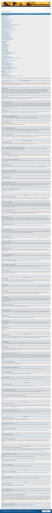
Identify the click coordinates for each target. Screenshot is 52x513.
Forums (7, 6)
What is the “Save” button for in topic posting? (8, 38)
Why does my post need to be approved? (7, 39)
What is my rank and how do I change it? (7, 28)
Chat (11, 6)
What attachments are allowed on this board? (8, 71)
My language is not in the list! (6, 26)
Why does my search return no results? (7, 63)
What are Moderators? (5, 50)
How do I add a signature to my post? (7, 32)
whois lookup (15, 496)
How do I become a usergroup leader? (7, 52)
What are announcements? (5, 45)
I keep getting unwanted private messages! (7, 57)
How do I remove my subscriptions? (6, 69)
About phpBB (17, 485)
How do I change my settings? (6, 23)
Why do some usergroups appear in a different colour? (9, 53)
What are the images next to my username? (8, 27)
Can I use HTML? (4, 42)
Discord (15, 6)
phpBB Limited (26, 484)
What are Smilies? (4, 43)
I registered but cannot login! (5, 18)
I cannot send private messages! (6, 56)
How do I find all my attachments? (6, 72)
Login (3, 8)
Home (3, 6)
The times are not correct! (5, 25)
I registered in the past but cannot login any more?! (8, 19)
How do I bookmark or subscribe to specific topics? (8, 68)
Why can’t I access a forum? (5, 35)
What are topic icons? (5, 47)
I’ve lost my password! (5, 20)
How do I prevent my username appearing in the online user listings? (11, 24)
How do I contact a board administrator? (7, 76)
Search (50, 8)
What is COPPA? (4, 16)
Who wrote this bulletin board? (6, 74)
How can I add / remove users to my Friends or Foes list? (9, 60)
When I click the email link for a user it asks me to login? (9, 29)
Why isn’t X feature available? (6, 75)
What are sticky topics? (5, 46)
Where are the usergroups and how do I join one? (8, 51)
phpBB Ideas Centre (41, 490)
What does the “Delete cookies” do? (6, 21)
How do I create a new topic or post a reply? (8, 31)
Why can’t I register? (4, 17)
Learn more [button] (33, 511)
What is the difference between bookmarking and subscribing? (10, 67)
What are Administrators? (5, 49)
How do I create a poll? (5, 33)
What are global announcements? (6, 44)
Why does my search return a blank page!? (7, 64)
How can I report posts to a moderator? (7, 37)
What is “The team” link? (5, 54)
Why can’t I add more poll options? (6, 34)
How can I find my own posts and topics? (7, 65)
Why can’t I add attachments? (6, 36)
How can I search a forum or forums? (7, 62)
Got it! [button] (46, 511)
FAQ (46, 8)
